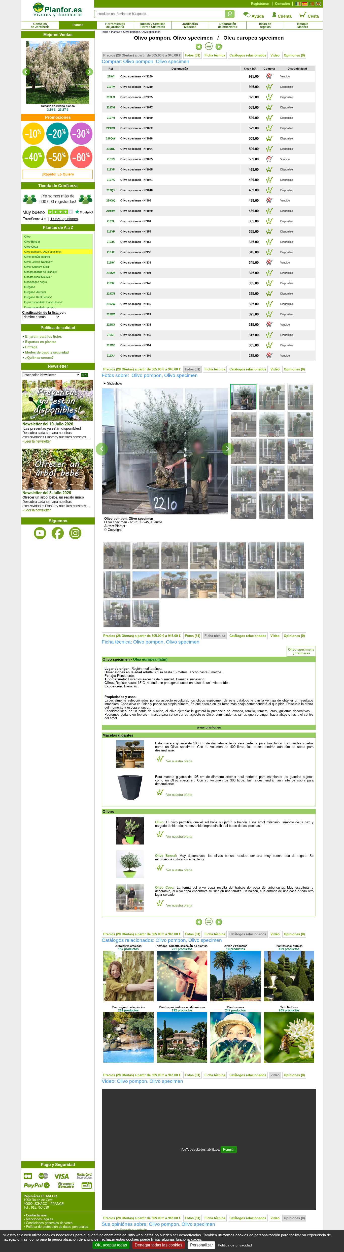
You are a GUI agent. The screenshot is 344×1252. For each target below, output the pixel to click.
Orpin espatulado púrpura (39, 307)
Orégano (29, 286)
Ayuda (257, 16)
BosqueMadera (302, 25)
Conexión (282, 4)
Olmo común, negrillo (37, 256)
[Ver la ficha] (57, 72)
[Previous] (26, 72)
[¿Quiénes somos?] (57, 207)
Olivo (27, 236)
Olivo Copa (31, 246)
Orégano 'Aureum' (35, 292)
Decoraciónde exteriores (227, 25)
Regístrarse (260, 4)
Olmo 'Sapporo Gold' (36, 266)
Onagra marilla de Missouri (40, 271)
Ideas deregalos (265, 25)
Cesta (313, 16)
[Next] (89, 72)
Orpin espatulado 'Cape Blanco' (43, 302)
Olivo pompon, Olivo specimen (42, 251)
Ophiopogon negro (35, 281)
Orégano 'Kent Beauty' (38, 297)
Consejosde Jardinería (40, 25)
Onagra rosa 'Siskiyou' (38, 276)
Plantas (78, 25)
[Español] (304, 4)
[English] (317, 4)
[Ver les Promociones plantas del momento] (57, 178)
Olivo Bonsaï (32, 241)
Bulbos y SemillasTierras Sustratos (152, 25)
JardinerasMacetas (190, 25)
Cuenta (284, 16)
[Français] (297, 4)
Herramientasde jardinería (115, 25)
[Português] (310, 4)
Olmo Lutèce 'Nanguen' (38, 261)
